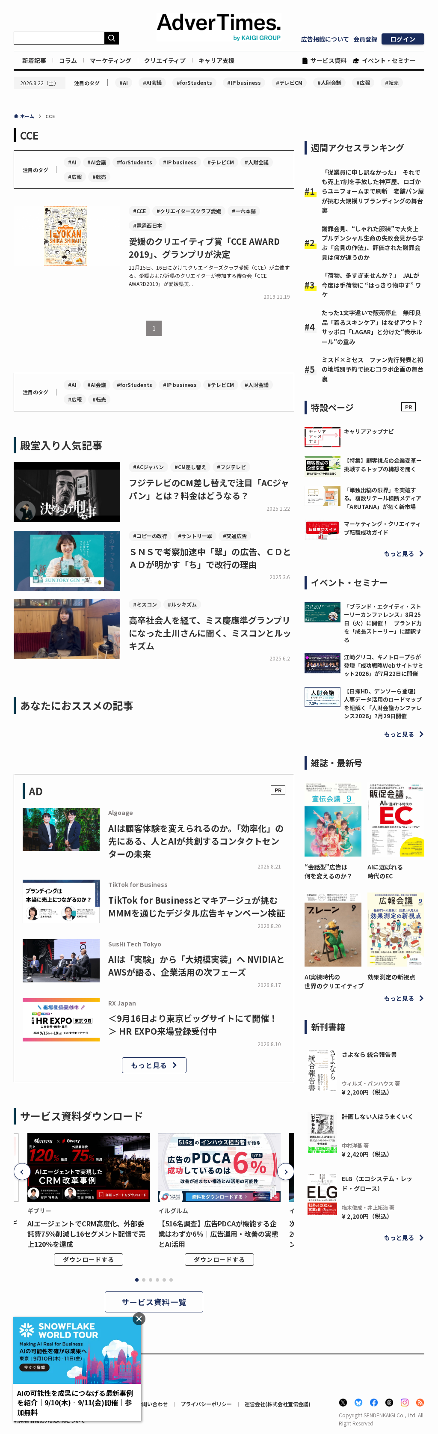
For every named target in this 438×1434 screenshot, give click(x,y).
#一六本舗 (244, 210)
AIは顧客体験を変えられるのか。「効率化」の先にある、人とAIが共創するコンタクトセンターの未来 (196, 841)
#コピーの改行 (150, 535)
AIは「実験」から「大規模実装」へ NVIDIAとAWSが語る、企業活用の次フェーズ (196, 965)
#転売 (392, 82)
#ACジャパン (148, 466)
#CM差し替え (190, 466)
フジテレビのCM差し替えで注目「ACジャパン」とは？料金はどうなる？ (209, 489)
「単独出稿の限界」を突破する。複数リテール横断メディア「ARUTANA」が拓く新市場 (382, 498)
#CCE (139, 210)
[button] (22, 1171)
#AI (123, 82)
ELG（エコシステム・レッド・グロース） (377, 1183)
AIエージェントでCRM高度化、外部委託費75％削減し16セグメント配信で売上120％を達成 (86, 1233)
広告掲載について (325, 39)
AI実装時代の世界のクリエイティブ (333, 981)
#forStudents (194, 82)
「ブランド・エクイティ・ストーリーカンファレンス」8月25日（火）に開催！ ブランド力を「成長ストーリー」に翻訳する (383, 623)
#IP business (244, 82)
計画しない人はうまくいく (378, 1116)
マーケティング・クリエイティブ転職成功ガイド (382, 528)
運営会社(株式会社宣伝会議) (278, 1403)
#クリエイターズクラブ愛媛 (189, 210)
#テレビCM (289, 82)
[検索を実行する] (111, 38)
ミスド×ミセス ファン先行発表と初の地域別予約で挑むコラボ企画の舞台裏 (372, 369)
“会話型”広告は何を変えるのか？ (328, 871)
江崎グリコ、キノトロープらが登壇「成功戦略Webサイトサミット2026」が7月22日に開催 (383, 665)
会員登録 (365, 39)
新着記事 (34, 60)
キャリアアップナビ (369, 431)
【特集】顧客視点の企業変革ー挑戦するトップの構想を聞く (383, 464)
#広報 (363, 82)
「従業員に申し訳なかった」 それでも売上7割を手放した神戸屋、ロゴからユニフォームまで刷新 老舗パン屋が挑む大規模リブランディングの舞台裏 (373, 191)
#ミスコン (145, 604)
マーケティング (110, 60)
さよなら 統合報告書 (369, 1054)
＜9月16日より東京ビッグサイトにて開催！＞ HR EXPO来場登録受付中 (193, 1024)
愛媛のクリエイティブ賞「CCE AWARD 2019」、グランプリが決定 (204, 247)
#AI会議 (152, 82)
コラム (68, 60)
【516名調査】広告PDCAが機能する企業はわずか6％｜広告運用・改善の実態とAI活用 (218, 1233)
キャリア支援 (216, 60)
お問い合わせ (152, 1403)
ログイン (403, 39)
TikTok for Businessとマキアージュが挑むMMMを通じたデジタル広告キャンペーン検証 (196, 906)
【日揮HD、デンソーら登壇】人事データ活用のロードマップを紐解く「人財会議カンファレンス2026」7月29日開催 (383, 703)
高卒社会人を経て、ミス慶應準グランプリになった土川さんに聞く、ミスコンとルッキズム (210, 633)
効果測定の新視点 (391, 977)
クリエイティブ (165, 60)
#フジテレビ (231, 466)
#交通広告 (235, 535)
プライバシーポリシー (206, 1403)
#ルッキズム (182, 604)
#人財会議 (329, 82)
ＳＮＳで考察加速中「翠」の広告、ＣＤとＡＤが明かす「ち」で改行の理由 (210, 558)
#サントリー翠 (195, 535)
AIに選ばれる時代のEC (385, 871)
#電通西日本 (147, 225)
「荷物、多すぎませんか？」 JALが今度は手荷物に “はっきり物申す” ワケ (371, 285)
